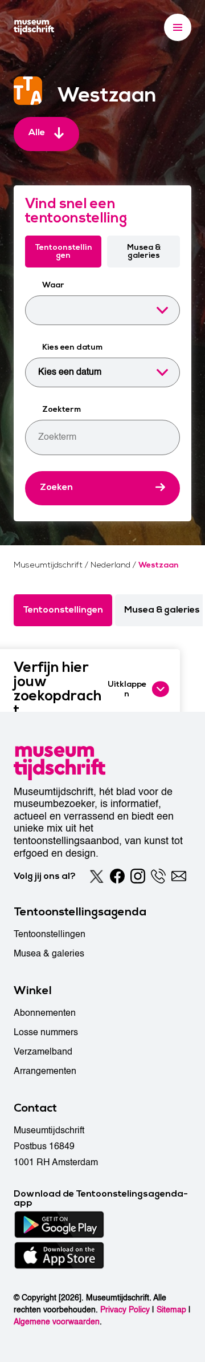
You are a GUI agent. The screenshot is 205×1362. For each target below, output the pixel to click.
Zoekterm (61, 409)
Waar (53, 285)
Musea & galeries (144, 251)
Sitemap (171, 1309)
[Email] (178, 876)
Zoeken (56, 487)
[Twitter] (96, 876)
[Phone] (158, 876)
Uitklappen (127, 689)
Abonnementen (45, 1013)
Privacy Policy (125, 1309)
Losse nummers (46, 1032)
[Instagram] (137, 876)
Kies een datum (72, 347)
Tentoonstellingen (63, 251)
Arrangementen (45, 1071)
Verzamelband (43, 1051)
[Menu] (177, 27)
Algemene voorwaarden (57, 1321)
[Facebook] (117, 876)
